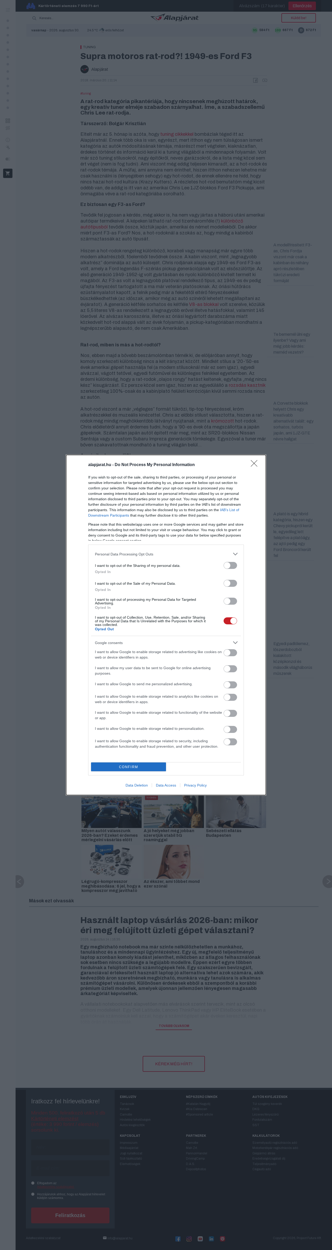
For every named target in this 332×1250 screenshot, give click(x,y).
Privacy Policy (195, 785)
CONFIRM (128, 767)
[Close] (256, 465)
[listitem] (166, 554)
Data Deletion (137, 785)
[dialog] (166, 625)
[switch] (230, 565)
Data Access (166, 785)
